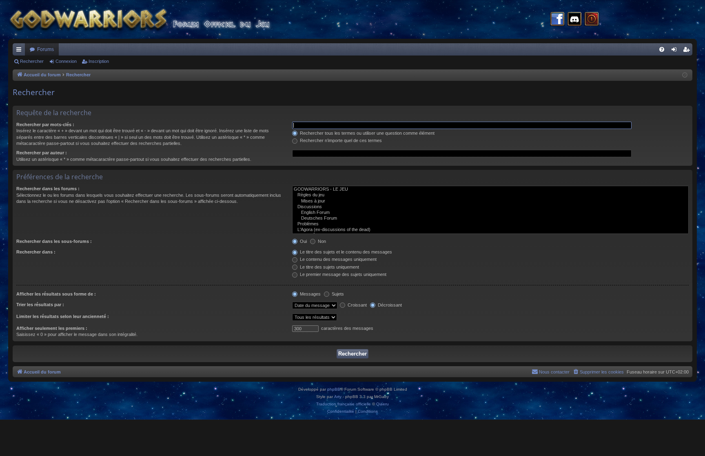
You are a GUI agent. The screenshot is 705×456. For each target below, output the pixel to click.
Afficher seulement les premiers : (51, 328)
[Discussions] (490, 207)
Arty (337, 396)
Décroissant (389, 305)
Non (321, 241)
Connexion (66, 61)
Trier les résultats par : (40, 304)
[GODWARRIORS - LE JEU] (490, 189)
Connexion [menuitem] (675, 51)
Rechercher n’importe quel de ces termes (340, 140)
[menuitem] (662, 49)
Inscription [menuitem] (687, 51)
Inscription (99, 61)
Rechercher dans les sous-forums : (54, 241)
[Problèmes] (490, 224)
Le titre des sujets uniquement (329, 267)
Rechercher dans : (35, 251)
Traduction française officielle (343, 404)
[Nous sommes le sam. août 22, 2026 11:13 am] (684, 75)
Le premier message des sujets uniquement (342, 274)
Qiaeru (382, 404)
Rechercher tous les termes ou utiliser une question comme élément (367, 133)
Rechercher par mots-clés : (45, 124)
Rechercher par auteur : (41, 152)
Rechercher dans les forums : (48, 188)
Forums (45, 49)
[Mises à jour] (490, 201)
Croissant (356, 305)
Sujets (337, 293)
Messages (310, 293)
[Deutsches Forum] (490, 218)
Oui (303, 241)
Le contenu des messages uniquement (338, 259)
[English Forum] (490, 213)
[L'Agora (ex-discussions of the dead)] (490, 230)
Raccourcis (20, 51)
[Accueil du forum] (155, 19)
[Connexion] (591, 19)
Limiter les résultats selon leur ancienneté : (62, 316)
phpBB (333, 389)
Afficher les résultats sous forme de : (56, 293)
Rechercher (32, 61)
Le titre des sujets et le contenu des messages (345, 251)
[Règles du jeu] (490, 195)
